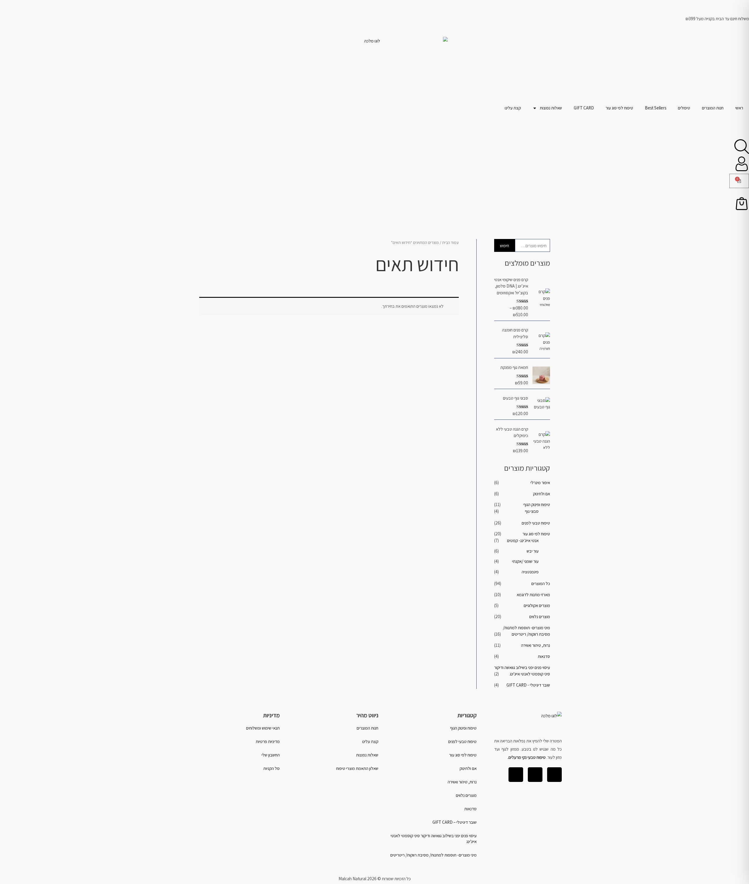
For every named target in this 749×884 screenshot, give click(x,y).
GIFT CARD (584, 108)
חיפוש (504, 245)
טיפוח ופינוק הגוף (536, 504)
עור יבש (533, 551)
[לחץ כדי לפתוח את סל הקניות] (741, 203)
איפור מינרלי (540, 482)
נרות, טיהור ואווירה (535, 645)
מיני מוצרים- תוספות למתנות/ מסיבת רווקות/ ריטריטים (433, 855)
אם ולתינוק (541, 493)
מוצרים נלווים (539, 616)
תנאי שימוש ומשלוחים (263, 728)
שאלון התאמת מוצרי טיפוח (357, 768)
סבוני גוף (532, 511)
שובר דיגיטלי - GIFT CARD (528, 685)
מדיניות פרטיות (268, 741)
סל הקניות (271, 768)
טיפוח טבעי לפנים (536, 523)
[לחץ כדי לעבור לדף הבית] (374, 69)
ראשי (739, 108)
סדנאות (544, 656)
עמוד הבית (450, 242)
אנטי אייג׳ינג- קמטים (523, 540)
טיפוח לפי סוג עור (619, 108)
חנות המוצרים (713, 108)
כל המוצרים (540, 583)
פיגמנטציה (530, 572)
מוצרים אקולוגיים (537, 605)
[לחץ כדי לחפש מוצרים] (741, 146)
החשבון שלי (271, 755)
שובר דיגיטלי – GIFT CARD (454, 822)
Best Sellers (655, 108)
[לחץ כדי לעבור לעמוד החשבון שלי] (741, 163)
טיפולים (684, 108)
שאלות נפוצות (551, 108)
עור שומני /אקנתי (525, 561)
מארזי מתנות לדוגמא (533, 594)
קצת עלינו (513, 108)
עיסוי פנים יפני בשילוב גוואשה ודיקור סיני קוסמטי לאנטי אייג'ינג (434, 838)
